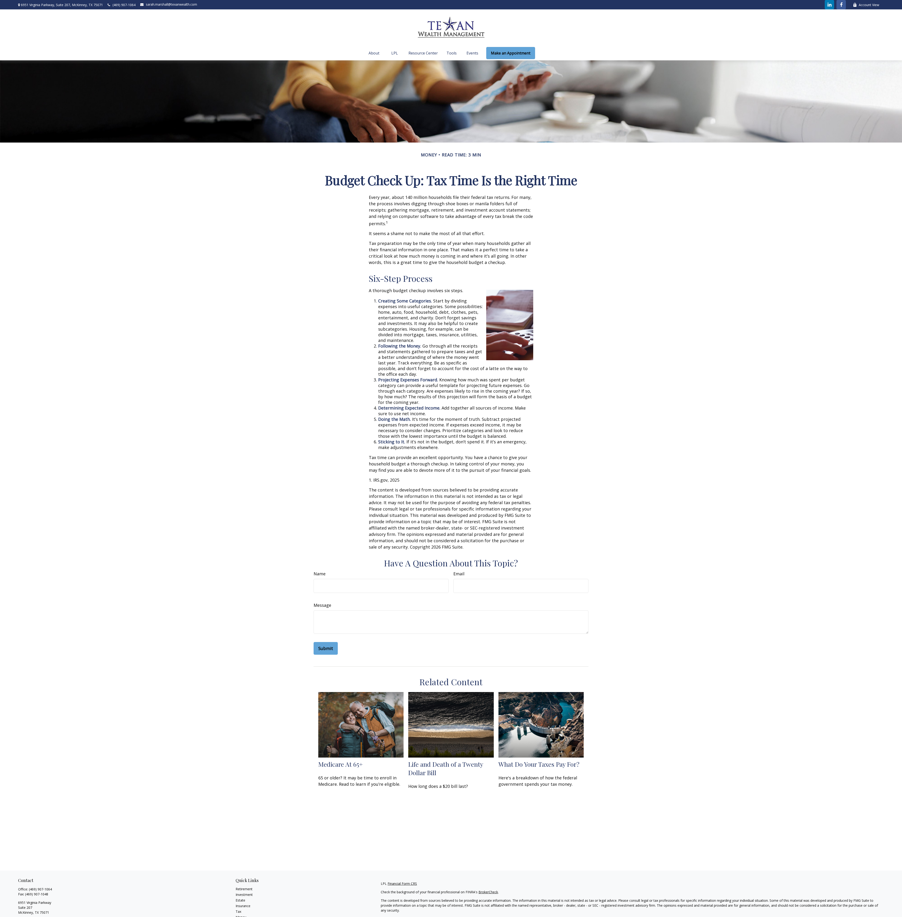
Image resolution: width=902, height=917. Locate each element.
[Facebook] (841, 4)
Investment (244, 894)
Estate (240, 900)
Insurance (243, 906)
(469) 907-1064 (124, 5)
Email (458, 574)
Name (320, 574)
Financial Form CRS (402, 883)
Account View (869, 5)
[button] (374, 53)
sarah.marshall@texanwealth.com (171, 4)
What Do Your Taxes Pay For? (538, 764)
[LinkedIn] (829, 4)
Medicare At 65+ (340, 764)
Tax (238, 911)
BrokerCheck (488, 892)
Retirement (244, 889)
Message (322, 605)
